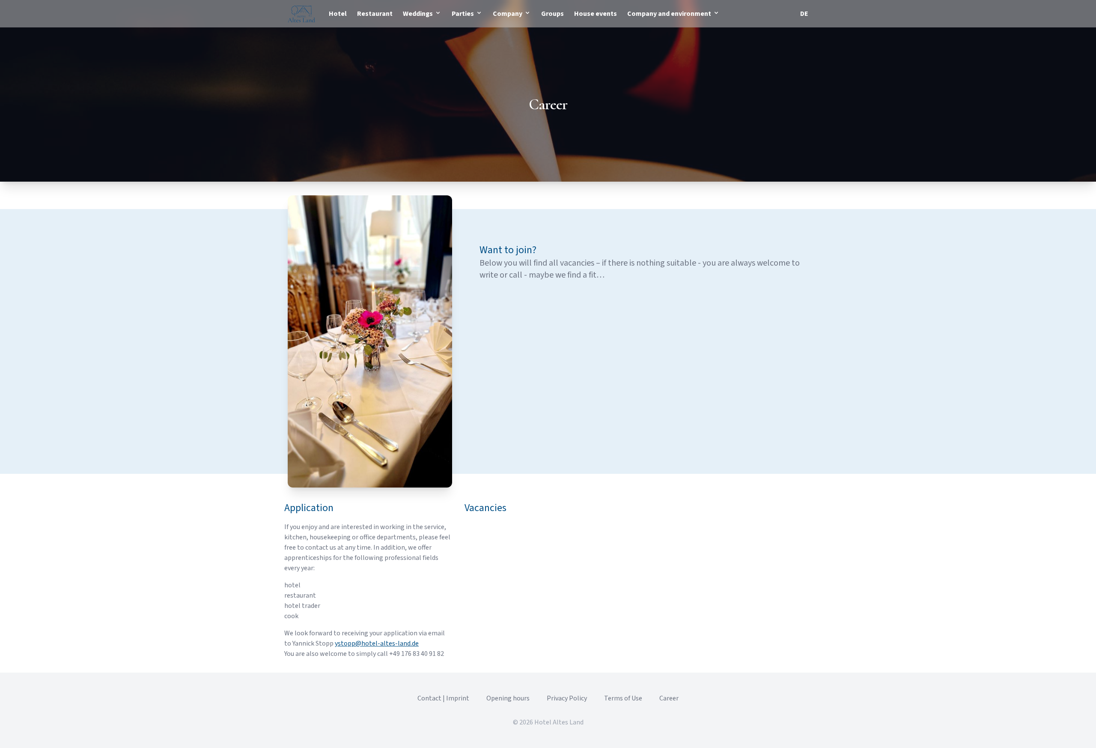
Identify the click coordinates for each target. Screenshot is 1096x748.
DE (804, 13)
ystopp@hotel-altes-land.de (377, 643)
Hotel (338, 13)
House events (595, 13)
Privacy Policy (567, 698)
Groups (552, 13)
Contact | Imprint (443, 698)
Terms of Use (623, 698)
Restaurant (375, 13)
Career (669, 698)
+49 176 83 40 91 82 (416, 653)
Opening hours (508, 698)
